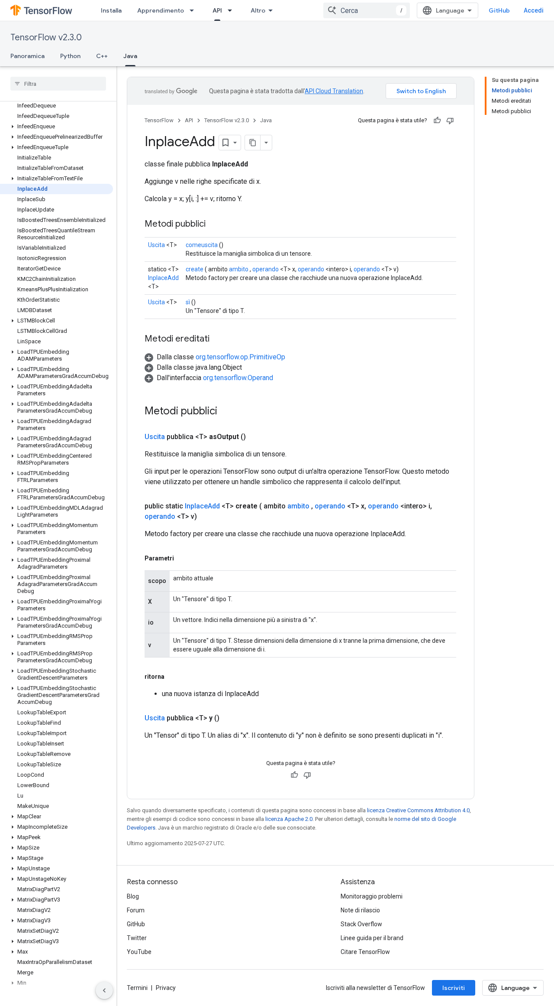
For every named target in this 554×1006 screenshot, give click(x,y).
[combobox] (366, 10)
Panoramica (27, 56)
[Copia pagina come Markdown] (253, 142)
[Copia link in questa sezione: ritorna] (173, 676)
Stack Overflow (361, 924)
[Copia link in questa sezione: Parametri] (182, 558)
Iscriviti (453, 988)
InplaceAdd (163, 277)
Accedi (534, 10)
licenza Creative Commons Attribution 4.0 (418, 810)
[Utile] (437, 120)
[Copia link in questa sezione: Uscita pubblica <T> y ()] (229, 718)
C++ (102, 56)
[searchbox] (58, 84)
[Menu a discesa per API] (232, 10)
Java (130, 56)
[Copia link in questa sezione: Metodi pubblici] (214, 224)
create (194, 269)
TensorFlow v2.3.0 (46, 37)
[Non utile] (450, 120)
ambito (238, 269)
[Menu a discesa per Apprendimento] (194, 10)
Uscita (156, 244)
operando (265, 269)
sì (188, 302)
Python (70, 56)
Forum (136, 910)
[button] (56, 126)
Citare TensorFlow (365, 951)
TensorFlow (159, 120)
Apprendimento (160, 10)
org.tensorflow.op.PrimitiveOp (240, 357)
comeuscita (202, 244)
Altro (258, 10)
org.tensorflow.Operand (238, 378)
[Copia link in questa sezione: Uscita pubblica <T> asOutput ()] (256, 437)
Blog (133, 896)
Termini (137, 987)
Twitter (137, 937)
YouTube (139, 951)
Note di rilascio (360, 910)
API (217, 10)
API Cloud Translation (334, 91)
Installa (111, 10)
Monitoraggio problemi (372, 896)
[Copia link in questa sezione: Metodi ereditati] (218, 339)
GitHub (499, 10)
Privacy (166, 987)
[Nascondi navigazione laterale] (104, 990)
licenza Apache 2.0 (288, 819)
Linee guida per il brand (372, 937)
